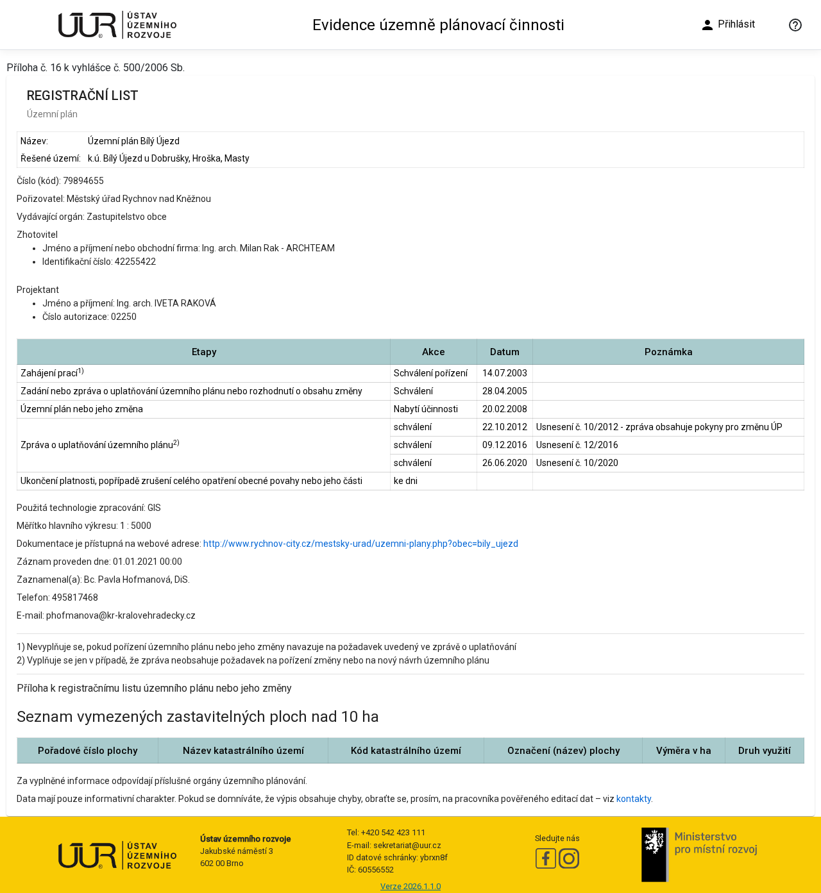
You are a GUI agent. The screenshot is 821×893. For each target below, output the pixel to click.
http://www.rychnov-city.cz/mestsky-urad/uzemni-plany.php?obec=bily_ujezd (360, 543)
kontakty (633, 799)
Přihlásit (727, 25)
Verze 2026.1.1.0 (410, 886)
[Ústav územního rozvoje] (117, 24)
